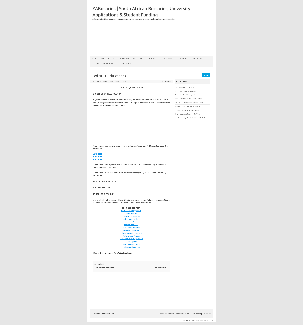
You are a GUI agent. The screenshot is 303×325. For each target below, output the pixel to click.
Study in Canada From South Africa (187, 110)
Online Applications (128, 59)
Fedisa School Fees (131, 225)
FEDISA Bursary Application (131, 211)
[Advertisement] (151, 37)
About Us (163, 314)
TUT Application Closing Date (185, 87)
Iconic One (186, 320)
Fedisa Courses (162, 267)
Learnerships (167, 59)
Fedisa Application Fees (131, 228)
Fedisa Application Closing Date (131, 233)
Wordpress (209, 320)
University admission (102, 81)
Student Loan (108, 64)
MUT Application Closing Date (185, 91)
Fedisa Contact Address (131, 219)
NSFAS (142, 59)
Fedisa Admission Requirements (131, 239)
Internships (153, 59)
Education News (125, 64)
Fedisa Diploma (131, 242)
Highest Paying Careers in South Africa (188, 106)
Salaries (95, 64)
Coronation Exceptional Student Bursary (189, 98)
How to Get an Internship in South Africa (189, 102)
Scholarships (182, 59)
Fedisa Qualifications (125, 253)
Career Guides (197, 59)
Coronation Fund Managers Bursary (187, 95)
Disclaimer (197, 314)
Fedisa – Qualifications (131, 247)
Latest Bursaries (107, 59)
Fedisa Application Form (131, 244)
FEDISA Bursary (131, 213)
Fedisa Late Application (131, 236)
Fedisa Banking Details (131, 230)
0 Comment (166, 81)
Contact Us (207, 314)
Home (94, 59)
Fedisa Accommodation (131, 216)
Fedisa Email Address (131, 222)
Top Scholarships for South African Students (190, 118)
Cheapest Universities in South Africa (187, 114)
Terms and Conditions (183, 314)
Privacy (171, 314)
